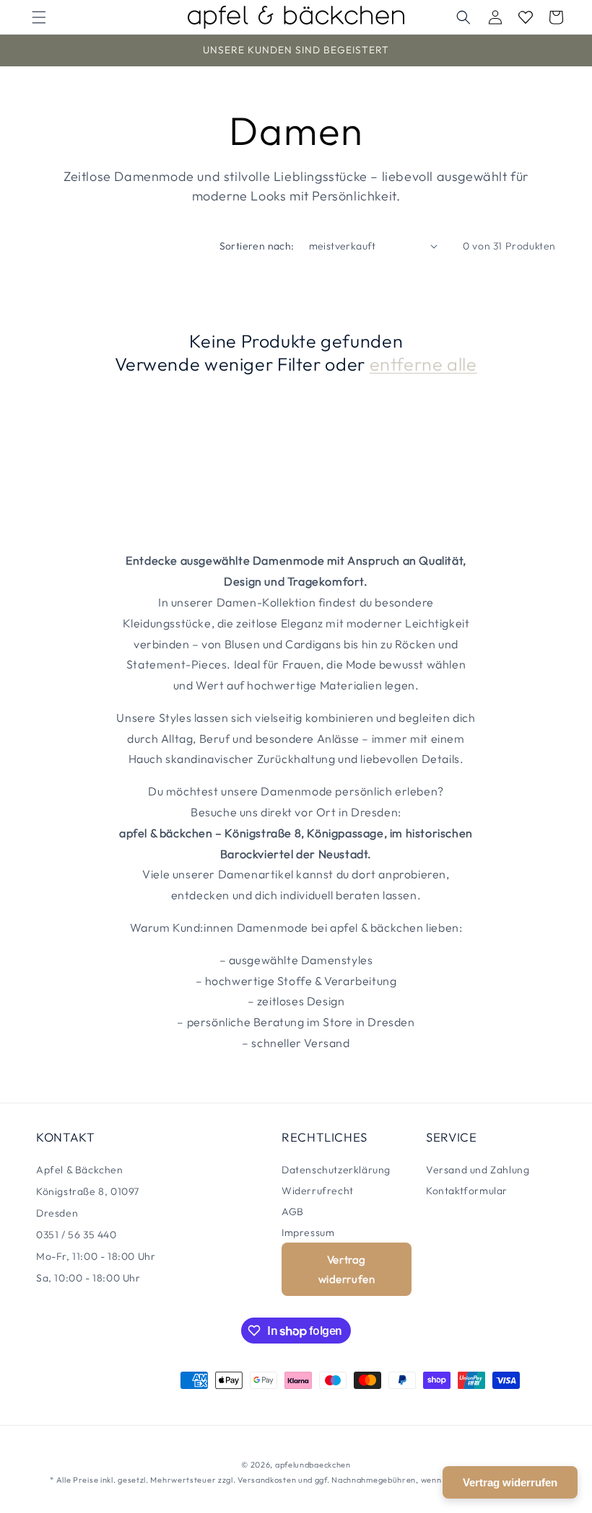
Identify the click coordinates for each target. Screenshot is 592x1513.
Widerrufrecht (318, 1190)
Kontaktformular (467, 1190)
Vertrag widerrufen (346, 1269)
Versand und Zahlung (477, 1169)
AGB (293, 1211)
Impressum (308, 1232)
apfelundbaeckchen (313, 1465)
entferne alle (423, 364)
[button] (39, 17)
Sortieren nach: (257, 245)
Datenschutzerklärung (336, 1169)
